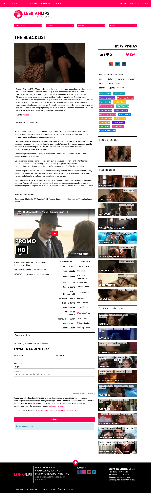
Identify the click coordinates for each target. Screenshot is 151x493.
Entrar (124, 3)
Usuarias (45, 3)
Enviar (55, 419)
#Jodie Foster (128, 428)
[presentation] (16, 374)
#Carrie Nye (119, 357)
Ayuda (145, 3)
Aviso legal (63, 474)
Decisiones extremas (109, 352)
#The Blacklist (122, 106)
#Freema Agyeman (106, 329)
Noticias (63, 489)
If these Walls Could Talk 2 (112, 380)
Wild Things (104, 395)
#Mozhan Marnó (119, 102)
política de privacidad (58, 406)
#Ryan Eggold (104, 122)
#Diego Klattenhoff (107, 131)
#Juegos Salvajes (106, 386)
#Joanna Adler (105, 94)
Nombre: (20, 355)
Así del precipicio (107, 285)
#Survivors (118, 329)
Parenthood (105, 409)
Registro (135, 3)
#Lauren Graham (116, 400)
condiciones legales (46, 411)
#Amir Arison (120, 118)
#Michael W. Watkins (107, 114)
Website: (18, 363)
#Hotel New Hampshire (108, 428)
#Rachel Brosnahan (106, 98)
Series (102, 79)
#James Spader (118, 122)
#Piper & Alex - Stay (108, 443)
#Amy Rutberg (119, 94)
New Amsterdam (106, 199)
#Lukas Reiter (125, 114)
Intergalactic (106, 242)
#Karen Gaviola (121, 110)
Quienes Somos (42, 471)
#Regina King (120, 372)
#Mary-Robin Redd (106, 357)
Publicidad (40, 468)
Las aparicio (105, 299)
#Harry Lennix (105, 102)
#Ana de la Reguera (125, 98)
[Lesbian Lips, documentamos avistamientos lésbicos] (33, 14)
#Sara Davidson (116, 315)
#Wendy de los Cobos (107, 343)
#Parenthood (104, 400)
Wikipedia (27, 115)
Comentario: (20, 371)
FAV (132, 54)
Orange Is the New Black (111, 256)
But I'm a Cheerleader (109, 423)
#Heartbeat (103, 315)
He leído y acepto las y (48, 411)
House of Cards (106, 270)
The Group (104, 366)
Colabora (52, 468)
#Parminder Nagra (106, 106)
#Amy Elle (122, 443)
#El (119, 428)
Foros (72, 489)
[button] (16, 374)
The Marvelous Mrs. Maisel (112, 228)
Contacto (55, 471)
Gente (23, 3)
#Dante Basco (114, 414)
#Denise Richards (121, 386)
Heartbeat (104, 324)
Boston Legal (105, 185)
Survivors (104, 338)
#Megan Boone (118, 127)
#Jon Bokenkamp (105, 110)
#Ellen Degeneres (106, 372)
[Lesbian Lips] (23, 474)
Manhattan (104, 214)
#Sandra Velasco (113, 345)
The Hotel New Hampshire (111, 437)
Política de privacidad (45, 474)
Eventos (53, 489)
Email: (61, 355)
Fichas (14, 3)
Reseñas (34, 3)
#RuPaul (104, 414)
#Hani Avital (104, 127)
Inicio (6, 3)
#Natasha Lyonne (127, 414)
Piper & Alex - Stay (107, 451)
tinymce (90, 393)
